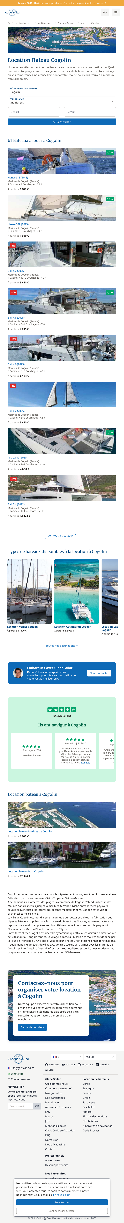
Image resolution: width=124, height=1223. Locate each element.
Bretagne (88, 1088)
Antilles (87, 1112)
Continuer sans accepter (62, 1210)
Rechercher (63, 122)
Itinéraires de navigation (98, 1126)
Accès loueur (53, 1160)
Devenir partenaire (56, 1165)
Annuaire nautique (56, 1178)
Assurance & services (58, 1107)
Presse (49, 1116)
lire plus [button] (85, 762)
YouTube (70, 1064)
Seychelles (89, 1107)
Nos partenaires (55, 1098)
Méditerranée (44, 23)
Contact (50, 1149)
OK (37, 1106)
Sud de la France (65, 23)
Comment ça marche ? (58, 1088)
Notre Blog (51, 1140)
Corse (86, 1083)
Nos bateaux (90, 1121)
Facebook (54, 1064)
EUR (91, 1056)
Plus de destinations (95, 1116)
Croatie (87, 1093)
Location (70, 1130)
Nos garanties (53, 1093)
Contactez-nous (20, 1079)
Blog (51, 1069)
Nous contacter (99, 673)
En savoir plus (61, 1195)
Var (82, 23)
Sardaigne (89, 1102)
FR (57, 1056)
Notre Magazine (55, 1144)
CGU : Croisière (54, 1130)
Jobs (47, 1121)
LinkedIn (104, 1064)
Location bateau (22, 23)
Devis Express (91, 1130)
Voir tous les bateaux (61, 535)
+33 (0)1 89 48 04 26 (22, 1068)
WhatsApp (17, 1073)
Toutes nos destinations (61, 645)
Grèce (86, 1098)
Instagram (87, 1064)
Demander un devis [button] (32, 1027)
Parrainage (52, 1102)
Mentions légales (55, 1126)
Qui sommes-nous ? (57, 1083)
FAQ (47, 1112)
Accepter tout (62, 1202)
